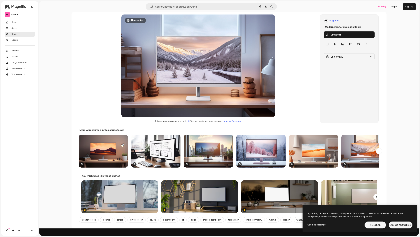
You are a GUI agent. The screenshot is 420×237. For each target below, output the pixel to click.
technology (233, 220)
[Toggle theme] (19, 230)
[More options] (366, 44)
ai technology (169, 220)
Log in (394, 6)
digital (193, 220)
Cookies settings (316, 224)
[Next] (379, 151)
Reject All (375, 225)
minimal (272, 220)
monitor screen (89, 220)
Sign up (409, 6)
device (153, 220)
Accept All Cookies (400, 225)
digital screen (136, 220)
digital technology (253, 220)
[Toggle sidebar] (32, 6)
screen (120, 220)
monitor (106, 220)
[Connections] (7, 230)
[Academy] (13, 230)
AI (188, 121)
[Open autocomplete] (150, 6)
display (286, 220)
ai (183, 220)
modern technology (212, 220)
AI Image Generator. (232, 121)
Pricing (382, 6)
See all (120, 130)
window (300, 220)
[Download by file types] (371, 34)
